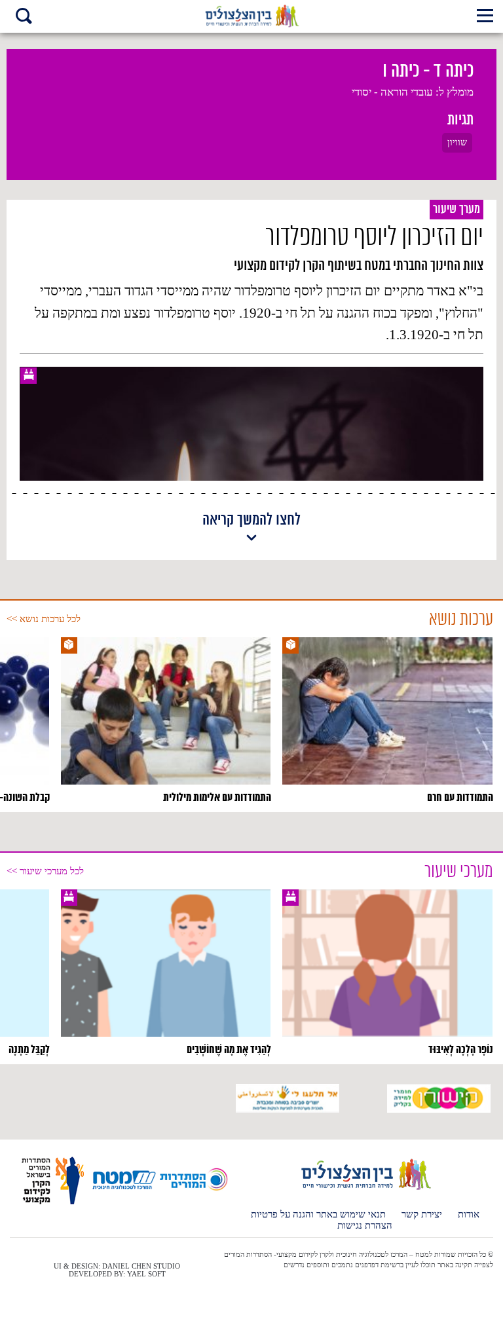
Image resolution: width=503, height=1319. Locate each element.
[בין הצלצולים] (365, 1189)
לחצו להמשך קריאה (251, 521)
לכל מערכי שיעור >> (45, 871)
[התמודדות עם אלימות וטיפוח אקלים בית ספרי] (252, 16)
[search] (24, 17)
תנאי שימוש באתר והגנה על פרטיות (318, 1214)
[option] (387, 721)
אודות (468, 1214)
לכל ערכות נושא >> (44, 619)
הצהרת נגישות (364, 1226)
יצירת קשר (421, 1214)
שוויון (457, 142)
